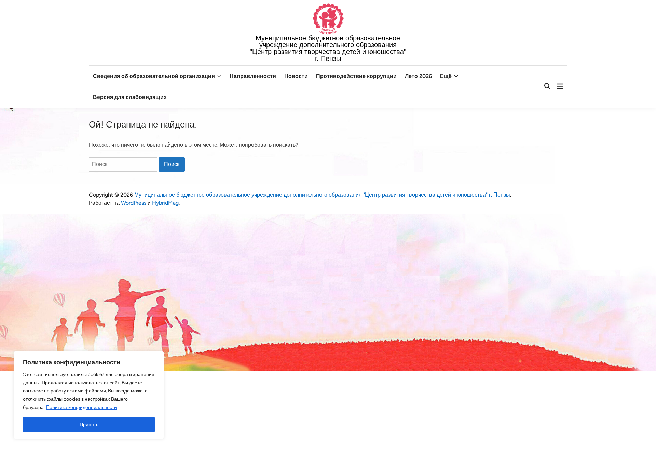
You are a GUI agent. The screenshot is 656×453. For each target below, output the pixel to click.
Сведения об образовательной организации (154, 76)
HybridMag (165, 203)
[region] (89, 395)
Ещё (446, 76)
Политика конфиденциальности (81, 407)
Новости (296, 76)
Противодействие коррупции (356, 76)
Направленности (253, 76)
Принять (89, 424)
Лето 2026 (418, 76)
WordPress (133, 203)
